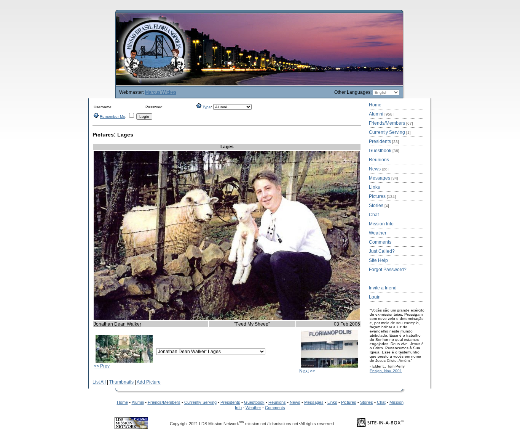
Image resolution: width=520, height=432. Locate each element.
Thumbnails (121, 382)
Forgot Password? (388, 269)
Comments (380, 242)
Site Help (378, 260)
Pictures (382, 196)
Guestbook (384, 150)
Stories (379, 205)
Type (207, 107)
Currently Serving (390, 132)
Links (374, 187)
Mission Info (381, 223)
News (379, 169)
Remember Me (112, 116)
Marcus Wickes (160, 92)
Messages (383, 178)
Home (375, 105)
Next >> (307, 371)
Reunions (379, 159)
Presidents (384, 141)
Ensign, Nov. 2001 (386, 371)
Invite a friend (383, 288)
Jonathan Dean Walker (117, 324)
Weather (377, 233)
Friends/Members (391, 123)
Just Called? (382, 251)
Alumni (381, 114)
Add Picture (149, 382)
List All (99, 382)
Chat (374, 214)
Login (375, 297)
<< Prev (102, 366)
